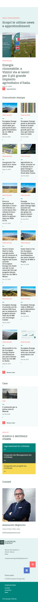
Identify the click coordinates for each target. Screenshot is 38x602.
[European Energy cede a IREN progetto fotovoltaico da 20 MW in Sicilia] (21, 319)
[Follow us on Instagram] (33, 564)
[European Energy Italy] (7, 542)
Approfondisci (11, 89)
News (6, 592)
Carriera (7, 588)
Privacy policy (9, 575)
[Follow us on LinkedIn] (27, 570)
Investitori (8, 590)
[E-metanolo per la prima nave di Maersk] (2, 417)
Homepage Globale (9, 599)
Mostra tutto (11, 372)
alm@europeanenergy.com (11, 532)
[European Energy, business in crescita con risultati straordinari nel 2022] (21, 362)
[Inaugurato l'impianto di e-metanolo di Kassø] (2, 172)
